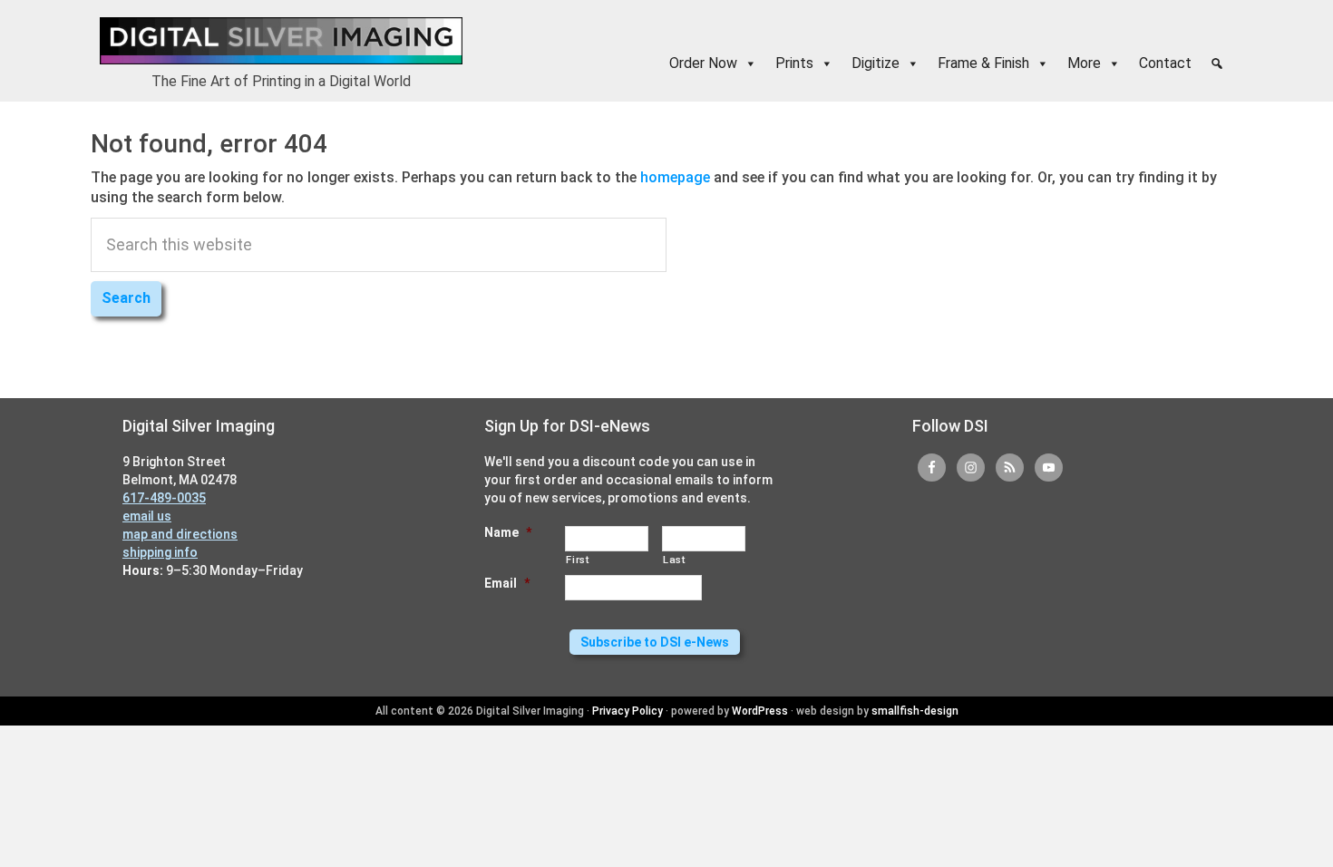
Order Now (703, 63)
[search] (1217, 63)
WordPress (760, 711)
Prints (794, 63)
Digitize (875, 63)
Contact (1165, 63)
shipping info (160, 552)
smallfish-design (914, 711)
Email (507, 583)
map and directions (180, 534)
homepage (675, 177)
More (1084, 63)
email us (146, 516)
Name (507, 532)
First (577, 559)
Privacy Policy (627, 711)
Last (674, 559)
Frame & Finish (983, 63)
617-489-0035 (164, 498)
